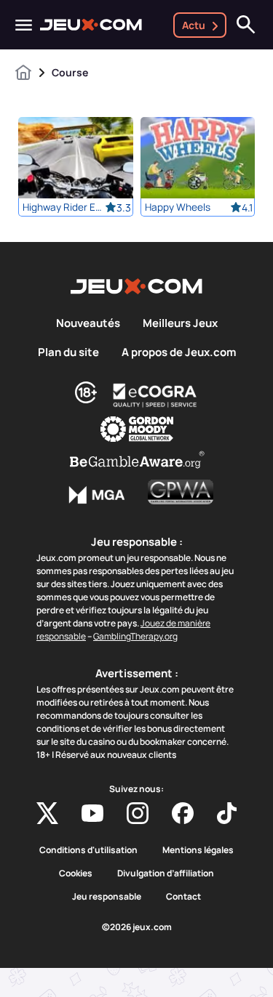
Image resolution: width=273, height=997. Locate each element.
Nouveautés (88, 323)
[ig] (138, 813)
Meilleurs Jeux (180, 323)
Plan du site (68, 352)
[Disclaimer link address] (155, 395)
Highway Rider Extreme (64, 207)
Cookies (75, 873)
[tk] (227, 813)
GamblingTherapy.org (135, 636)
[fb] (183, 813)
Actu (193, 25)
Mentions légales (198, 850)
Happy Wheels (177, 207)
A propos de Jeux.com (179, 352)
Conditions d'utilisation (88, 850)
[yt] (92, 813)
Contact (183, 896)
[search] (246, 24)
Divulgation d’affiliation (165, 873)
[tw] (47, 813)
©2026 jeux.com (137, 927)
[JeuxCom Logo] (91, 25)
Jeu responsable (106, 896)
